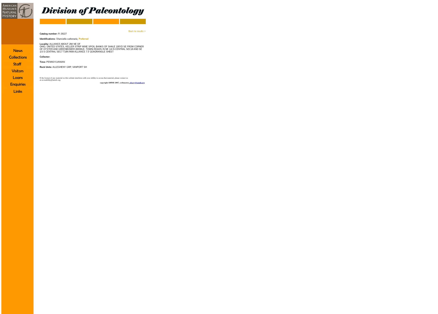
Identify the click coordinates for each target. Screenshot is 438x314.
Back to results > (137, 31)
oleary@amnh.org (137, 83)
